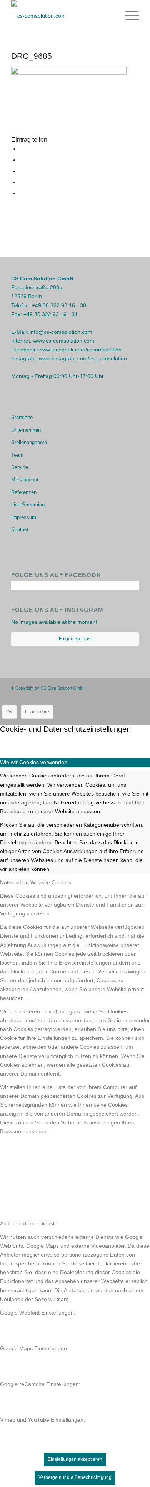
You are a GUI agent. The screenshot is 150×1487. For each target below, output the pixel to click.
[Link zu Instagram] (121, 687)
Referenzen (24, 492)
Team (17, 455)
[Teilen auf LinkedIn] (21, 193)
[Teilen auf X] (21, 160)
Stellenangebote (29, 442)
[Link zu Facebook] (110, 687)
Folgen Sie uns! (75, 639)
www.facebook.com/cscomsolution (80, 349)
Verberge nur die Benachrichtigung (75, 1477)
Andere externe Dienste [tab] (29, 1223)
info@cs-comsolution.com (61, 332)
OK (9, 711)
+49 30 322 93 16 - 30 (59, 305)
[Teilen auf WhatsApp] (21, 171)
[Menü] (128, 15)
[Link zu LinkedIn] (133, 687)
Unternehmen (26, 430)
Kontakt (19, 529)
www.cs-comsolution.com (63, 341)
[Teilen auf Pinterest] (21, 182)
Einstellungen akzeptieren (75, 1459)
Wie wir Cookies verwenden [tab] (33, 762)
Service (19, 467)
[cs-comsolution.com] (62, 15)
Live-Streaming (28, 504)
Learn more (37, 711)
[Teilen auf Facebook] (21, 149)
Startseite (22, 417)
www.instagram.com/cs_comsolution (83, 358)
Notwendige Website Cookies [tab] (35, 882)
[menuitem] (128, 15)
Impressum (23, 517)
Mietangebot (24, 479)
